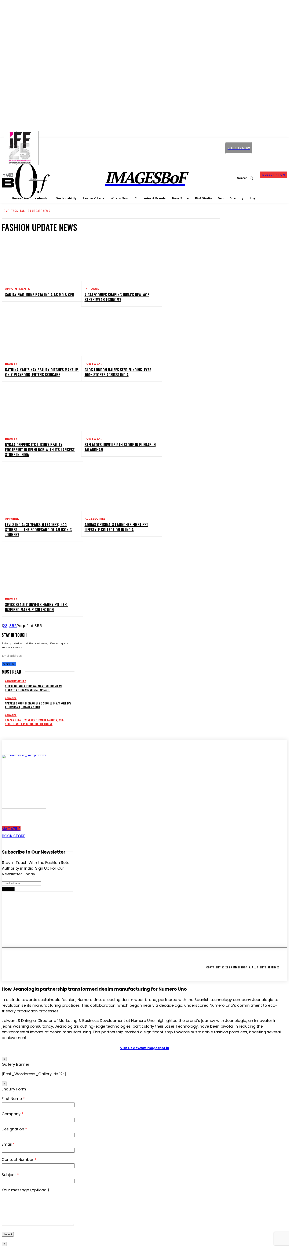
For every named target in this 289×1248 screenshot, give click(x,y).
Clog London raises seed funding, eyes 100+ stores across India (118, 372)
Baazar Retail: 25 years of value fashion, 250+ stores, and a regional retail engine (35, 722)
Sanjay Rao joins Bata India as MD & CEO (39, 294)
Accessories (95, 519)
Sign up (9, 664)
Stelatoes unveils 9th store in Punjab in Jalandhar (120, 447)
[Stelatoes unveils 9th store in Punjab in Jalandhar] (118, 409)
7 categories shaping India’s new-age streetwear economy (117, 297)
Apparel (12, 519)
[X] (275, 148)
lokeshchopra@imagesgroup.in (34, 937)
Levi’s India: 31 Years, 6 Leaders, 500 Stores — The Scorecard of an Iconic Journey (38, 529)
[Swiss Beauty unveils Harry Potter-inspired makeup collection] (39, 568)
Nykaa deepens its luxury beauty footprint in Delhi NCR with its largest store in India (40, 449)
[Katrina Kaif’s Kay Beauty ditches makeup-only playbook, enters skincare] (39, 334)
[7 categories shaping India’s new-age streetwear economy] (118, 259)
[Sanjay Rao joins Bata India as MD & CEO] (39, 259)
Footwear (94, 364)
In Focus (92, 289)
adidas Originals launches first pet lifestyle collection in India (116, 527)
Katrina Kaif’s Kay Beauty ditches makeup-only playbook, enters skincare (42, 372)
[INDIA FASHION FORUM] (27, 148)
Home (5, 210)
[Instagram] (256, 148)
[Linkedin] (266, 148)
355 (13, 625)
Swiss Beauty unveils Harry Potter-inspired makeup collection (36, 607)
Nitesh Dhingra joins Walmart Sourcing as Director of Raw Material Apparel (33, 688)
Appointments (17, 289)
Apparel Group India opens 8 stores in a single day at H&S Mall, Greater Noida (38, 705)
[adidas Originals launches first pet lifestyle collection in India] (118, 489)
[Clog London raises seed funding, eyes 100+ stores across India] (118, 334)
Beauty (11, 364)
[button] (246, 177)
